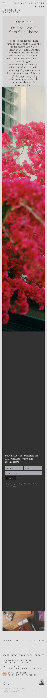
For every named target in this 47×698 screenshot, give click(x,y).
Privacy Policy (20, 485)
